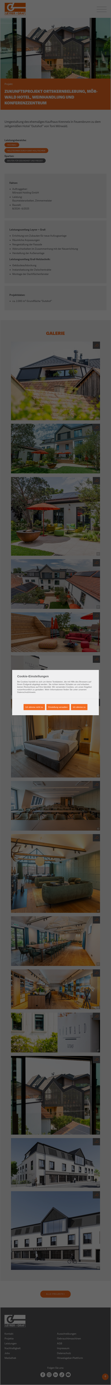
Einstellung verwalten (58, 707)
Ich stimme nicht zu (34, 707)
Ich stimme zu (79, 707)
